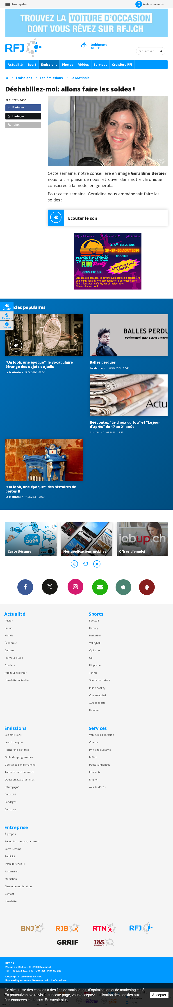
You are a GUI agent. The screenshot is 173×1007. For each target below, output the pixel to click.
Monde (9, 635)
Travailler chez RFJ (15, 863)
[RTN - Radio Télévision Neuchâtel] (104, 928)
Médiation (11, 878)
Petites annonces (99, 764)
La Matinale (80, 78)
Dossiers (10, 665)
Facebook (25, 587)
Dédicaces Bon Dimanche (20, 764)
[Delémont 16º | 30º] (84, 41)
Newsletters (100, 587)
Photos (67, 64)
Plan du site (54, 970)
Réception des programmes (22, 841)
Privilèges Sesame (100, 749)
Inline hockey (97, 687)
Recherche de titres (17, 749)
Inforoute (95, 772)
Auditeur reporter (16, 672)
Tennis (93, 672)
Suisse (8, 627)
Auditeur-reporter (153, 4)
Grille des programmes (19, 757)
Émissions (49, 64)
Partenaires (12, 871)
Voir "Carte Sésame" (31, 539)
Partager (17, 107)
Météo (93, 757)
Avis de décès (97, 786)
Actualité (15, 64)
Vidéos (83, 64)
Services (100, 64)
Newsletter (11, 901)
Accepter (159, 995)
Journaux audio (14, 657)
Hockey (93, 627)
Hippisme (95, 665)
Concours (10, 809)
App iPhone (123, 587)
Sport (31, 64)
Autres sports (97, 702)
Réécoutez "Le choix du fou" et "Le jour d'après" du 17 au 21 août (125, 424)
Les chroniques (14, 742)
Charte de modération (18, 886)
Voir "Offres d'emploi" (142, 539)
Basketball (95, 635)
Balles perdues (103, 362)
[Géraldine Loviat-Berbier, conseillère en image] (108, 131)
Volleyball (94, 642)
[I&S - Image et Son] (104, 942)
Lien (16, 124)
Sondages (10, 801)
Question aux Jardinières (19, 779)
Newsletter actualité (17, 680)
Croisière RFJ (122, 64)
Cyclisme (94, 650)
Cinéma (93, 742)
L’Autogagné (12, 786)
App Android (147, 587)
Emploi (93, 779)
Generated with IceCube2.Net (49, 980)
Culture (9, 650)
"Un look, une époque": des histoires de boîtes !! (40, 489)
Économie (11, 642)
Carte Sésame (13, 848)
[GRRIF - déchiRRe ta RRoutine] (67, 942)
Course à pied (97, 695)
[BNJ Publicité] (31, 928)
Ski (91, 657)
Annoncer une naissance (19, 772)
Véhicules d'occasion (101, 734)
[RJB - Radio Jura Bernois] (67, 928)
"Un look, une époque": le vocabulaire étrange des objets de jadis (39, 364)
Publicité (10, 856)
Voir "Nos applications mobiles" (86, 539)
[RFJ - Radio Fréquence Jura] (141, 928)
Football (94, 620)
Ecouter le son (82, 218)
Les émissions (51, 78)
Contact (9, 893)
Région (9, 620)
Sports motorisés (99, 680)
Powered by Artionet (17, 980)
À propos (10, 833)
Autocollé (10, 794)
